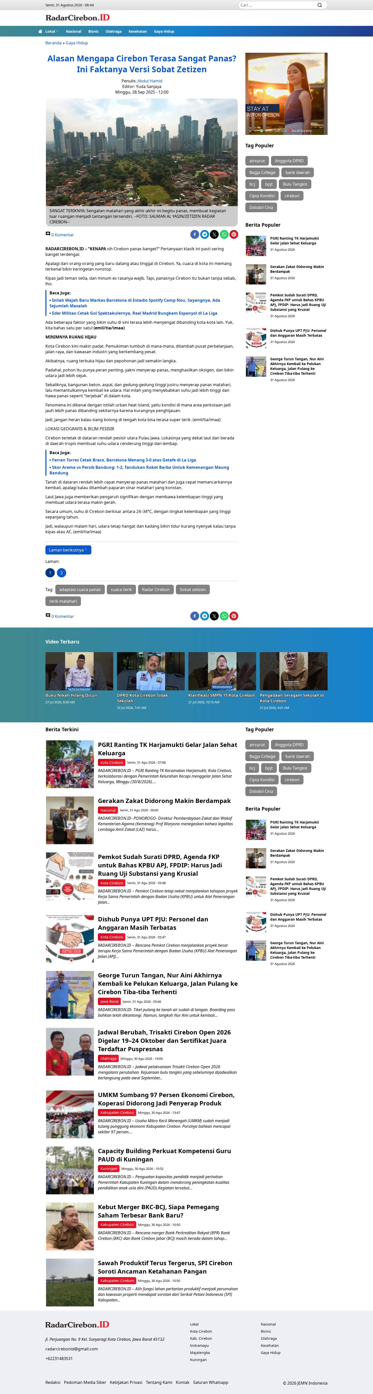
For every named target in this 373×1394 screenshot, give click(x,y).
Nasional (73, 31)
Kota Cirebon (111, 762)
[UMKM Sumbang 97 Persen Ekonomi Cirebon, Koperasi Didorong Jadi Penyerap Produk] (70, 1114)
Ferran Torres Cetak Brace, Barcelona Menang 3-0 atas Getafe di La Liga (124, 460)
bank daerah (297, 172)
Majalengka (200, 1352)
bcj (252, 184)
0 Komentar (62, 235)
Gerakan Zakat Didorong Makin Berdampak (164, 800)
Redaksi (52, 1382)
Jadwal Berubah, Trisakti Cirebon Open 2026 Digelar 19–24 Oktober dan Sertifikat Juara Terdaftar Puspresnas (164, 1040)
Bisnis (93, 31)
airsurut (257, 161)
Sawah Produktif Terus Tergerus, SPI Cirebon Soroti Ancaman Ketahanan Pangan (165, 1267)
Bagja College (262, 172)
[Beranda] (40, 31)
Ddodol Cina (261, 207)
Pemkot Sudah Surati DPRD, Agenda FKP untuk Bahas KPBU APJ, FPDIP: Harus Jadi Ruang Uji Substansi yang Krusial (298, 302)
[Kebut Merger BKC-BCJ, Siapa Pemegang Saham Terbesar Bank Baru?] (70, 1226)
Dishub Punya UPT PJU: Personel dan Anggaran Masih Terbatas (298, 333)
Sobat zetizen (193, 589)
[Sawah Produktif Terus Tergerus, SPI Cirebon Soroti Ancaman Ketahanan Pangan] (70, 1283)
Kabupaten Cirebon (117, 1112)
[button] (52, 31)
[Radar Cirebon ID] (78, 18)
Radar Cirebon (156, 589)
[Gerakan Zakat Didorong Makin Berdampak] (256, 274)
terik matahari (63, 601)
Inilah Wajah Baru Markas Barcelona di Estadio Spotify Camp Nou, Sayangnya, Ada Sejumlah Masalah (134, 303)
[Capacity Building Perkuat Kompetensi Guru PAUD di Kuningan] (70, 1170)
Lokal (50, 31)
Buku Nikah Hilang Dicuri (71, 695)
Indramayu (199, 1345)
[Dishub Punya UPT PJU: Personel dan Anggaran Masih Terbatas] (256, 338)
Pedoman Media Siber (85, 1382)
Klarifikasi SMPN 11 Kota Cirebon (221, 695)
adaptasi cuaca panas (80, 589)
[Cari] (319, 5)
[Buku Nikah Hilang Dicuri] (79, 671)
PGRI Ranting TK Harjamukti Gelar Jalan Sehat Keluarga (294, 240)
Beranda (53, 43)
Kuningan (108, 1168)
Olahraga (114, 31)
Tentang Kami (159, 1382)
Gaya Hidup (164, 31)
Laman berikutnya (66, 550)
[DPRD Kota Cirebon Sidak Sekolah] (151, 671)
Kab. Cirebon (201, 1338)
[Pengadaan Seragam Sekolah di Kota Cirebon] (294, 671)
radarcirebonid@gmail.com (71, 1349)
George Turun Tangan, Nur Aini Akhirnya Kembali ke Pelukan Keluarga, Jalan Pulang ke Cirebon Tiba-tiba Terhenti (297, 366)
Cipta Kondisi (262, 196)
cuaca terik (121, 589)
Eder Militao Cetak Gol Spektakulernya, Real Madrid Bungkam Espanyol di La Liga (134, 313)
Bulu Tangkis (295, 184)
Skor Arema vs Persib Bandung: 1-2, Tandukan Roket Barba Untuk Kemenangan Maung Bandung (139, 470)
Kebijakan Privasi (126, 1382)
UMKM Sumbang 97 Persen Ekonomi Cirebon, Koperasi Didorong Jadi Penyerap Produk (166, 1099)
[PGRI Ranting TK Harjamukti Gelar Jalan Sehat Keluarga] (256, 246)
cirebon (292, 196)
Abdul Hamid (150, 81)
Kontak (183, 1382)
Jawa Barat (109, 1001)
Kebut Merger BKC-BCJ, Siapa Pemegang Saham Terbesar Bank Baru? (158, 1211)
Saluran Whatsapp (210, 1382)
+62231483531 (59, 1358)
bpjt (269, 184)
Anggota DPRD (289, 161)
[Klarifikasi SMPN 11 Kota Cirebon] (222, 671)
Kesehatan (138, 31)
